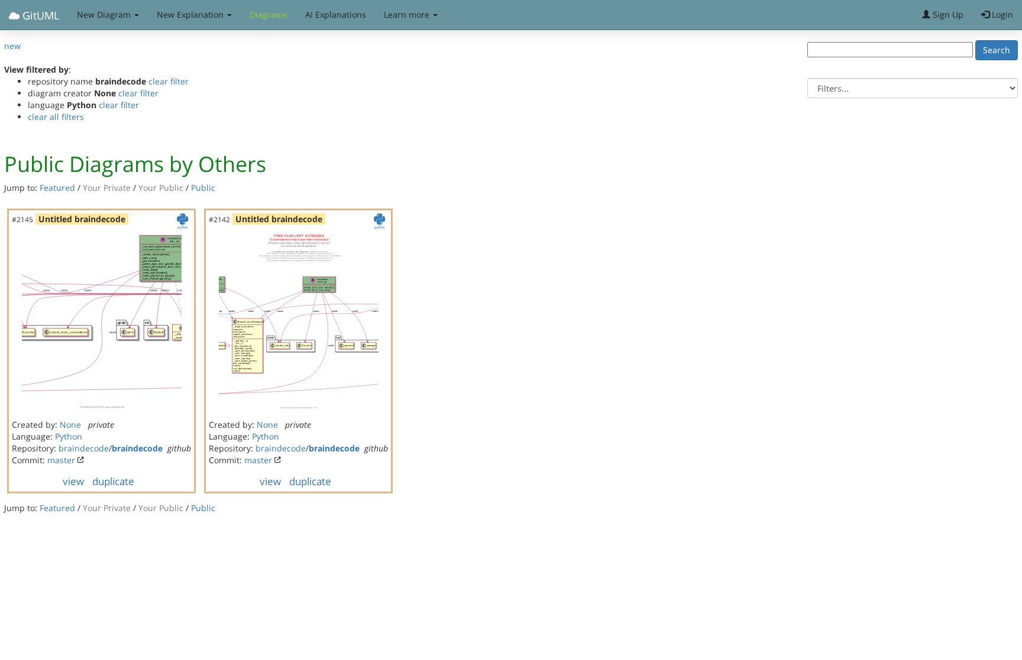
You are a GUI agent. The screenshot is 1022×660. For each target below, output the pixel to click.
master (61, 460)
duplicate (113, 481)
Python (68, 436)
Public (203, 187)
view (73, 481)
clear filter (168, 81)
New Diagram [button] (105, 14)
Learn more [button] (408, 14)
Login (1001, 14)
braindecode (84, 448)
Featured (57, 187)
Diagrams (268, 14)
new (12, 45)
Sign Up (946, 14)
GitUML (39, 15)
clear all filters (56, 116)
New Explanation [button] (191, 14)
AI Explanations (335, 14)
